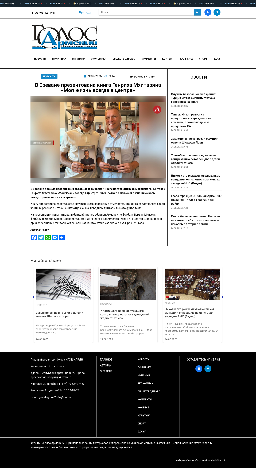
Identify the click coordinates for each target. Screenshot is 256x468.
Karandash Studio (214, 460)
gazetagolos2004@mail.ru (55, 397)
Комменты (148, 58)
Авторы (50, 12)
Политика (59, 58)
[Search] (197, 12)
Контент (168, 58)
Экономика (98, 58)
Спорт (203, 58)
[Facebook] (207, 12)
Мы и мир (78, 58)
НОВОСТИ (40, 58)
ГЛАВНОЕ (37, 12)
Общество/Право (124, 58)
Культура (186, 58)
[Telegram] (217, 12)
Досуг (218, 58)
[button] (33, 297)
